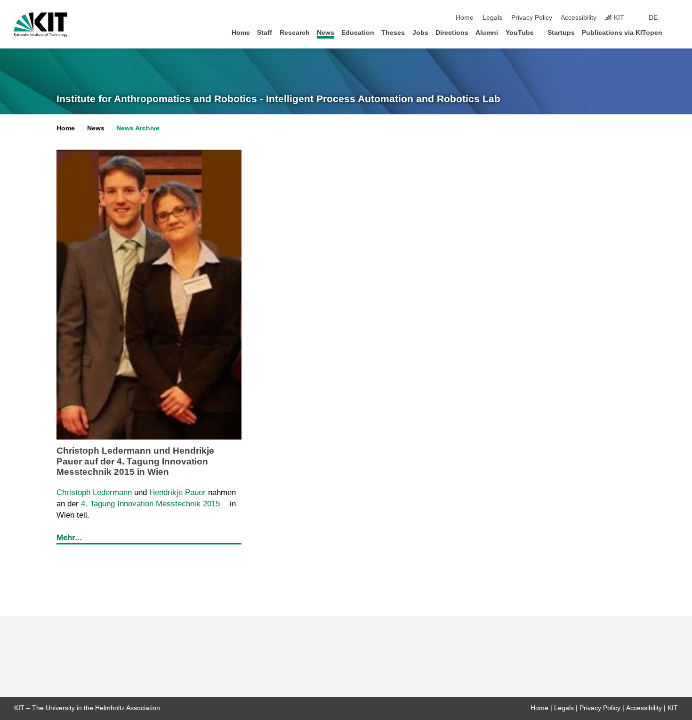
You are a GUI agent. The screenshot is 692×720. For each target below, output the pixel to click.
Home (465, 17)
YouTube (520, 32)
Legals (492, 17)
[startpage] (675, 32)
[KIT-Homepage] (40, 24)
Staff (264, 32)
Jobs (420, 32)
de (653, 17)
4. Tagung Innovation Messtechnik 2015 (149, 503)
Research (295, 32)
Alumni (486, 32)
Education (357, 32)
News (325, 32)
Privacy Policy (531, 17)
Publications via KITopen (622, 32)
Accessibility (578, 17)
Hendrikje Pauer (177, 492)
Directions (451, 32)
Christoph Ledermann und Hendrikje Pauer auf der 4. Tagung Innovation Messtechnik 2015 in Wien (135, 461)
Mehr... (69, 537)
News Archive (138, 128)
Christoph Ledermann (94, 492)
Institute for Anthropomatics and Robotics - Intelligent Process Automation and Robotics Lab (278, 98)
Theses (393, 32)
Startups (561, 32)
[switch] (675, 18)
